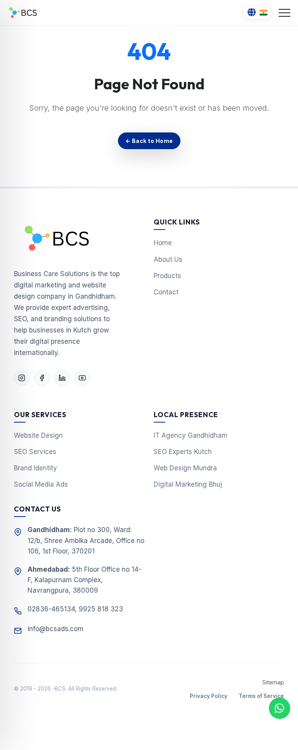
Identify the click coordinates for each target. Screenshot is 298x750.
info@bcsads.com (55, 629)
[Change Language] (257, 12)
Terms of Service (261, 696)
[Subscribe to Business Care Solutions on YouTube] (82, 378)
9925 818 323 (101, 609)
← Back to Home (149, 140)
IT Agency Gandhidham (190, 435)
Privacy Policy (208, 696)
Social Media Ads (41, 484)
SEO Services (35, 452)
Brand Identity (35, 468)
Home (163, 243)
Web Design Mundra (185, 468)
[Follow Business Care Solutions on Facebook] (42, 378)
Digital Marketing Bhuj (188, 484)
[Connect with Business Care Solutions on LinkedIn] (62, 378)
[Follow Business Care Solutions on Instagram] (21, 378)
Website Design (38, 435)
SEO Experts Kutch (183, 452)
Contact (166, 292)
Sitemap (273, 682)
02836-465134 (51, 609)
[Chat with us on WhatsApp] (279, 708)
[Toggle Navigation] (284, 13)
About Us (168, 259)
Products (167, 276)
